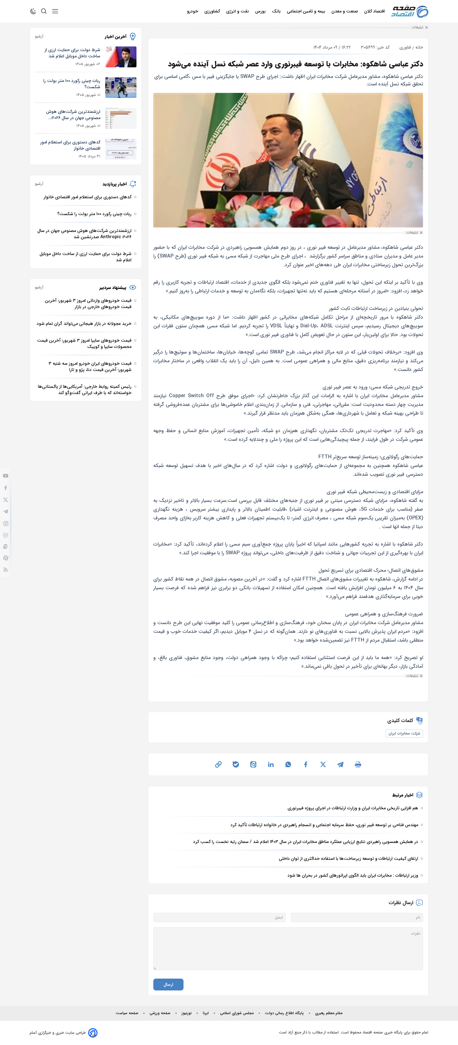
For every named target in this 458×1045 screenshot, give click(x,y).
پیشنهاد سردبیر (112, 287)
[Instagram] (6, 524)
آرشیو (39, 36)
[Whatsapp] (288, 764)
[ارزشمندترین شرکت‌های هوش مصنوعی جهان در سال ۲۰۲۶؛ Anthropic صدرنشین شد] (120, 118)
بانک (277, 11)
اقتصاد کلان (375, 11)
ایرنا (206, 1013)
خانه (419, 47)
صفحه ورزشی (160, 1013)
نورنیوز (187, 1013)
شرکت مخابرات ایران (404, 733)
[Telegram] (5, 511)
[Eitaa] (5, 546)
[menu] (55, 11)
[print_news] (358, 764)
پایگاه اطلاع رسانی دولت (284, 1013)
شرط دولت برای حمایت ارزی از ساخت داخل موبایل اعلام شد (72, 53)
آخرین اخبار (115, 36)
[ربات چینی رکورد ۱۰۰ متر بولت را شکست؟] (120, 87)
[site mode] (33, 11)
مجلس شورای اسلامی (237, 1013)
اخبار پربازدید (114, 184)
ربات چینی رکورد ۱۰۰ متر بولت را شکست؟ (71, 84)
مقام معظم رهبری (328, 1013)
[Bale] (5, 535)
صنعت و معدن (345, 11)
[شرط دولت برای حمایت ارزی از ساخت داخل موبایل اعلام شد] (120, 56)
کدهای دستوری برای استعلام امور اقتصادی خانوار (70, 145)
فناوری (405, 47)
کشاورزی (212, 11)
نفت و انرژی (238, 11)
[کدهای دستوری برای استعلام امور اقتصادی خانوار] (120, 149)
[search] (44, 11)
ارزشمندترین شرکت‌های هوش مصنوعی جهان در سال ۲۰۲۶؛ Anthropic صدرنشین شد (73, 114)
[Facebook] (5, 488)
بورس (261, 11)
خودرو (193, 11)
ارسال (168, 984)
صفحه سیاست (127, 1013)
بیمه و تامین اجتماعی (307, 11)
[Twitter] (5, 500)
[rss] (5, 569)
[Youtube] (5, 476)
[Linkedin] (271, 764)
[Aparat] (5, 558)
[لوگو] (409, 11)
